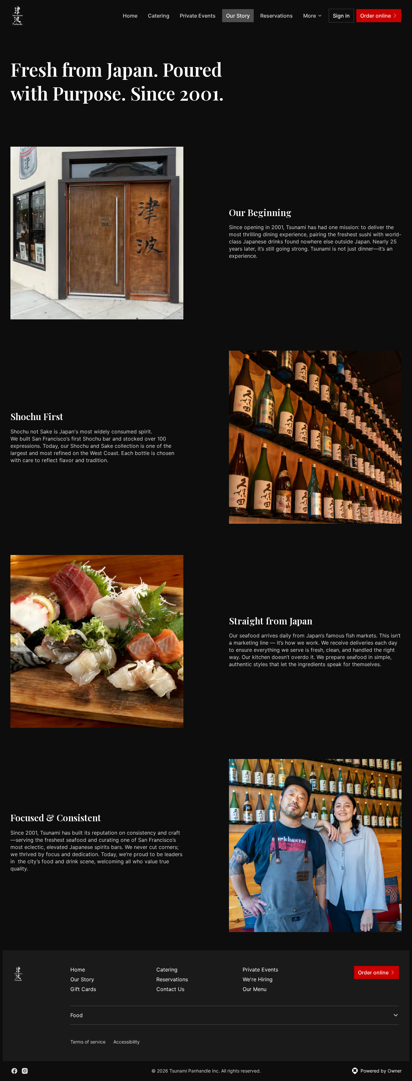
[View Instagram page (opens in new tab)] (25, 1071)
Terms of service (88, 1041)
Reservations (276, 15)
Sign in (341, 15)
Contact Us (170, 989)
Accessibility (126, 1041)
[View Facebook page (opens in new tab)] (14, 1071)
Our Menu (254, 989)
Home (130, 15)
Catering (158, 15)
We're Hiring (258, 979)
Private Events (198, 15)
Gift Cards (83, 989)
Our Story (238, 15)
